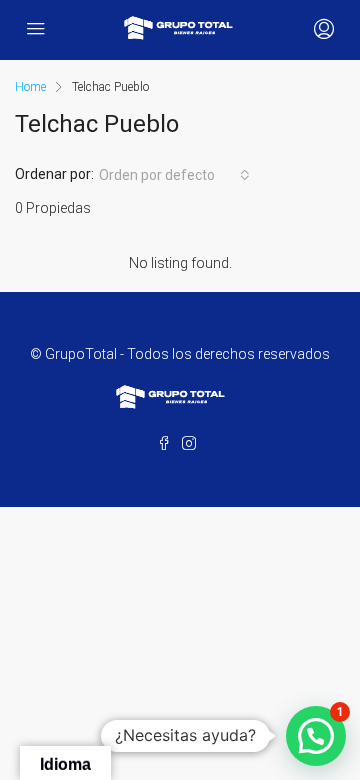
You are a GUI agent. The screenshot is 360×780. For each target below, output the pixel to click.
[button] (316, 736)
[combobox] (174, 175)
